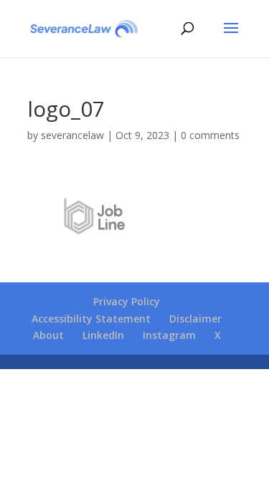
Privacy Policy (126, 301)
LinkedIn (103, 335)
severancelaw (72, 135)
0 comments (210, 135)
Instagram (169, 335)
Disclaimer (195, 318)
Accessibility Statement (91, 318)
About (48, 335)
